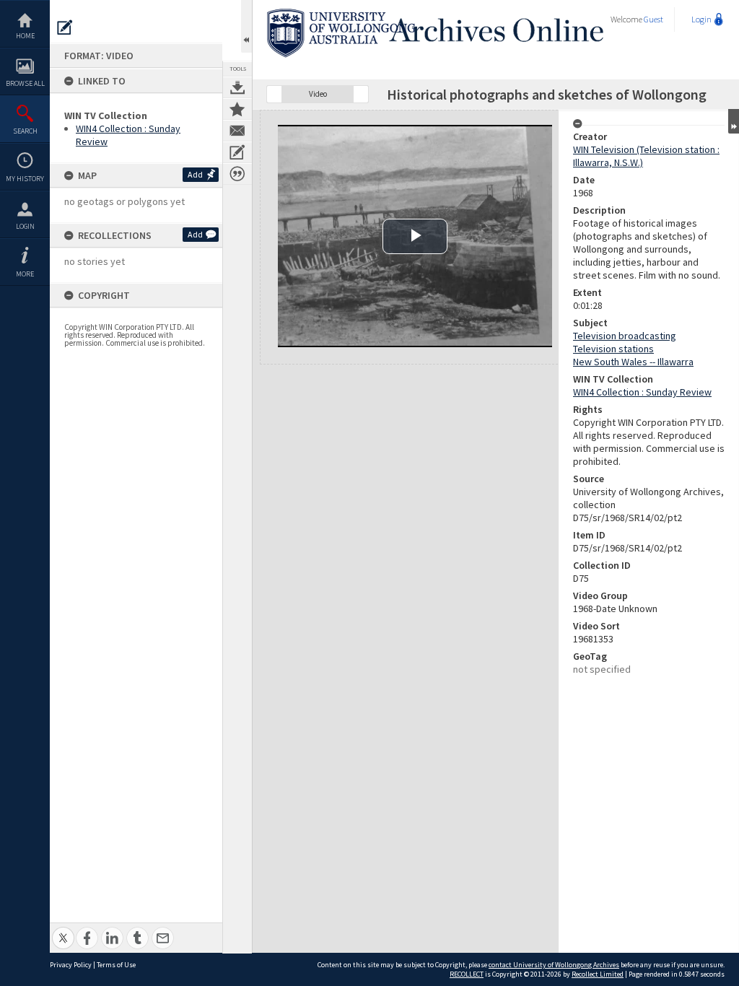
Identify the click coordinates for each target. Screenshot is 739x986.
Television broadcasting (624, 335)
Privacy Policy (71, 964)
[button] (274, 94)
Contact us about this (237, 130)
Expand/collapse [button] (733, 121)
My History (25, 178)
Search (25, 131)
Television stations (613, 348)
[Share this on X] (63, 930)
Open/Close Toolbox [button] (246, 26)
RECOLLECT (467, 974)
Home (25, 35)
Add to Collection (237, 109)
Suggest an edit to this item (65, 27)
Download (237, 87)
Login (25, 226)
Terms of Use (116, 964)
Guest (653, 19)
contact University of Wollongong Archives (554, 964)
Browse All (25, 83)
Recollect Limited (598, 974)
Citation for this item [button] (237, 174)
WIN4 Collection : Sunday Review (642, 391)
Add (195, 174)
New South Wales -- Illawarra (633, 361)
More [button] (25, 274)
